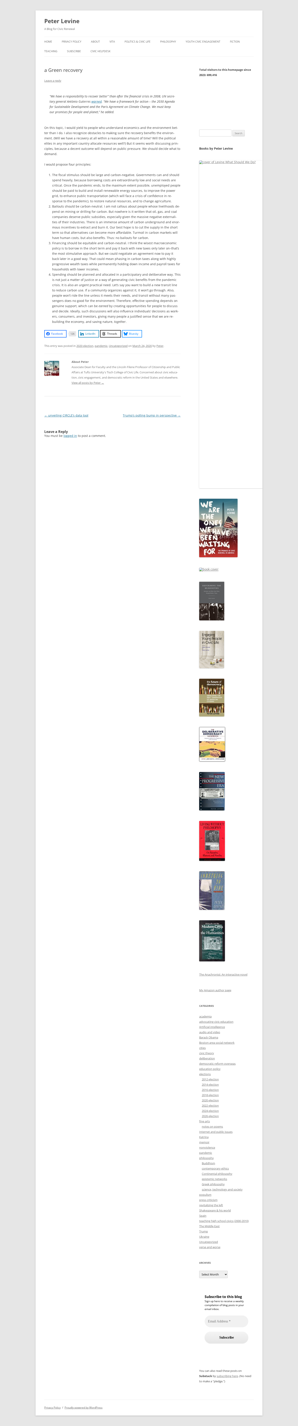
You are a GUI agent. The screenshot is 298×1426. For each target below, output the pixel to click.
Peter (159, 346)
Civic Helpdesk (100, 51)
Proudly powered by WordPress (84, 1407)
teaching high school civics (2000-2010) (224, 1221)
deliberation (207, 1058)
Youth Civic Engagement (203, 41)
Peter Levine (61, 21)
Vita (112, 41)
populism (205, 1195)
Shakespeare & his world (215, 1210)
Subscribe (74, 51)
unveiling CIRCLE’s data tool (66, 415)
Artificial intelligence (212, 1027)
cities (202, 1048)
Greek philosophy (213, 1184)
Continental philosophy (217, 1174)
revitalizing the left (211, 1205)
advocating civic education (216, 1022)
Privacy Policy (71, 41)
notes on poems (212, 1126)
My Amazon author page (215, 990)
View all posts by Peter (88, 383)
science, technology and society (222, 1189)
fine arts (204, 1121)
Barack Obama (208, 1037)
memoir (204, 1142)
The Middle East (209, 1226)
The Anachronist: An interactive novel (223, 974)
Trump (203, 1231)
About (95, 41)
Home (48, 41)
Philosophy (168, 41)
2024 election (210, 1111)
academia (205, 1016)
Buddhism (208, 1163)
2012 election (210, 1079)
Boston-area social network (217, 1043)
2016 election (210, 1090)
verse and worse (209, 1247)
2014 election (210, 1085)
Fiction (235, 41)
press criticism (208, 1200)
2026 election (210, 1116)
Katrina (204, 1137)
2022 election (210, 1106)
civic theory (206, 1053)
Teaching (50, 51)
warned (96, 101)
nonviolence (207, 1147)
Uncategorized (118, 346)
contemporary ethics (215, 1168)
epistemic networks (214, 1179)
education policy (210, 1069)
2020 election (84, 346)
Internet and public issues (216, 1132)
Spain (202, 1216)
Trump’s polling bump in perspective (152, 415)
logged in (70, 436)
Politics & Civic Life (138, 41)
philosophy (206, 1158)
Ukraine (204, 1237)
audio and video (209, 1032)
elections (205, 1074)
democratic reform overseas (217, 1064)
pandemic (101, 346)
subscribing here (227, 1376)
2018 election (210, 1095)
